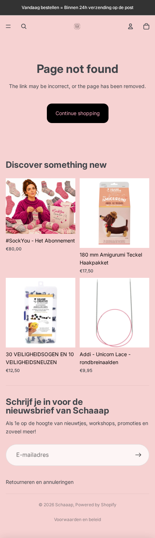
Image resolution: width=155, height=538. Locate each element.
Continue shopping (78, 113)
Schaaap (64, 504)
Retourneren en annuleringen (40, 482)
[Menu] (8, 26)
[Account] (130, 26)
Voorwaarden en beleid (77, 519)
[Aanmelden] (138, 455)
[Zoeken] (24, 26)
